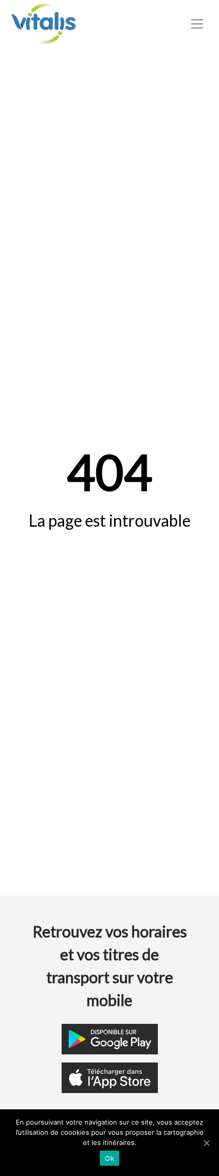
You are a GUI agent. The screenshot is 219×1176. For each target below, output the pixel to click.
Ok (109, 1158)
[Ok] (206, 1143)
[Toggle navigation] (197, 24)
